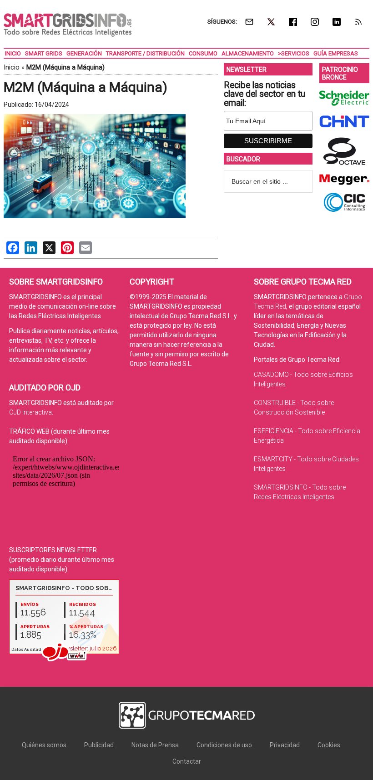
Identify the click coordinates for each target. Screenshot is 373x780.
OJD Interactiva (30, 412)
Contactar (186, 761)
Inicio (12, 67)
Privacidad (285, 745)
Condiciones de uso (224, 745)
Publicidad (99, 745)
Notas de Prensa (155, 745)
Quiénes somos (44, 745)
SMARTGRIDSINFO (67, 25)
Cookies (329, 745)
